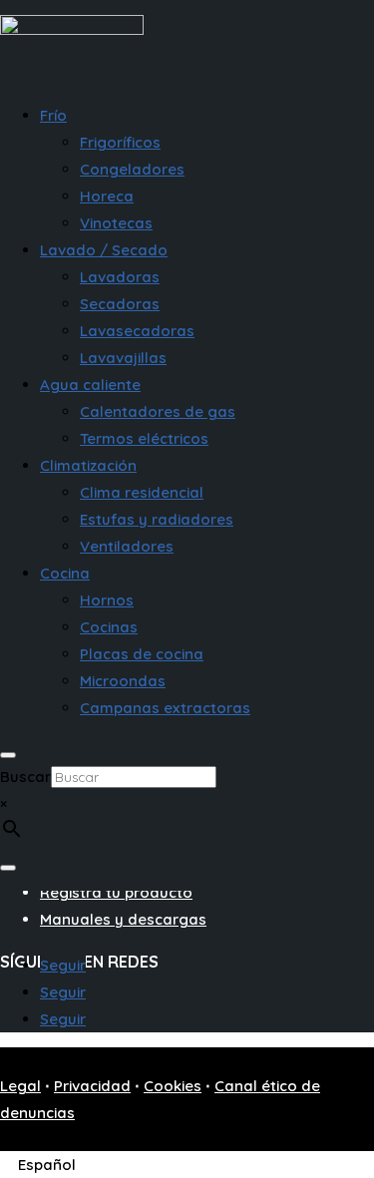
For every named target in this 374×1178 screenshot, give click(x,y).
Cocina (65, 573)
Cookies (172, 1085)
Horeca (107, 196)
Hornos (107, 599)
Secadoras (120, 303)
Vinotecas (116, 222)
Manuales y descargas (123, 919)
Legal (20, 1085)
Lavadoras (120, 276)
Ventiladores (127, 546)
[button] (50, 1164)
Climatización (88, 465)
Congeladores (132, 169)
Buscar (25, 776)
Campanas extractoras (165, 707)
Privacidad (92, 1085)
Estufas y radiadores (156, 519)
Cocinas (109, 626)
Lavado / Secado (104, 249)
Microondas (123, 680)
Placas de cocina (141, 653)
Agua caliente (90, 384)
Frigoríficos (120, 142)
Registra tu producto (116, 892)
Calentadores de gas (157, 411)
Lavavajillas (123, 357)
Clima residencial (141, 492)
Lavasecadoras (137, 330)
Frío (53, 115)
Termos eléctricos (144, 438)
